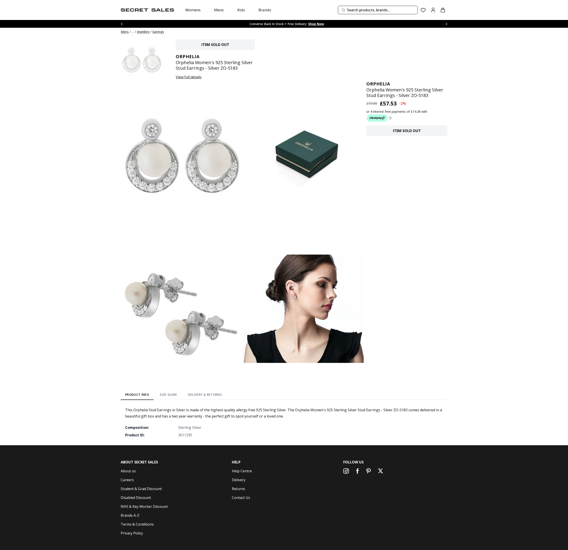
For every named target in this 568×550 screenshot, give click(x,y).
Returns (238, 488)
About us (128, 471)
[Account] (433, 10)
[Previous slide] (121, 24)
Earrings (158, 32)
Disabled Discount (136, 497)
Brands (264, 9)
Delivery (238, 479)
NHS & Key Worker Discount (144, 506)
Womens (193, 9)
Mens (219, 9)
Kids (241, 9)
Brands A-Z (130, 515)
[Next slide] (446, 24)
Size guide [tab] (168, 394)
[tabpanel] (284, 422)
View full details (188, 77)
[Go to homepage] (147, 10)
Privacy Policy (132, 533)
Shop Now (316, 24)
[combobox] (378, 10)
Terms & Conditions (137, 524)
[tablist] (173, 396)
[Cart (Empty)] (442, 10)
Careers (127, 479)
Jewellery (143, 32)
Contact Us (241, 497)
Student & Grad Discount (141, 488)
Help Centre (242, 471)
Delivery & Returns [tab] (205, 394)
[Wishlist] (423, 10)
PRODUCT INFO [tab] (137, 394)
